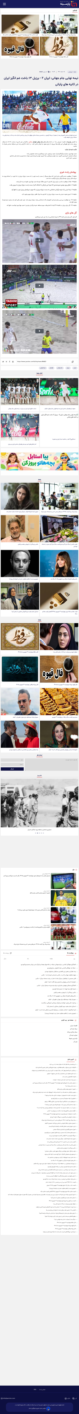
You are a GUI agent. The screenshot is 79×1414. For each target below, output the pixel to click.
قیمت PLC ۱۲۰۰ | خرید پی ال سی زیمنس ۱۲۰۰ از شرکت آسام (61, 1182)
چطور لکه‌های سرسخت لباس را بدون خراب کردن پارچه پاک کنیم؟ (60, 1216)
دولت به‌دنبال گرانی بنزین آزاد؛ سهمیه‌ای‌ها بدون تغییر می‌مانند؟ (34, 910)
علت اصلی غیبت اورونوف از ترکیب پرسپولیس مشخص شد (62, 1157)
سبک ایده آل (73, 1029)
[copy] (72, 362)
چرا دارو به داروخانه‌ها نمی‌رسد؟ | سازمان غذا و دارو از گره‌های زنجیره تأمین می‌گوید (56, 1207)
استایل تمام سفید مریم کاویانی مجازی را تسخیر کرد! (25, 612)
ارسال (12, 769)
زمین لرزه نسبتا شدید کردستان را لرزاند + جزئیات (64, 1080)
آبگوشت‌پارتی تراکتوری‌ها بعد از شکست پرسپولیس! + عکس (35, 927)
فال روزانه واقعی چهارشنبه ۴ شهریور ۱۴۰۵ (27, 685)
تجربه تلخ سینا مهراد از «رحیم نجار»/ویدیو (64, 989)
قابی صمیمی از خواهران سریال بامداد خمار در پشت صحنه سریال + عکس (56, 978)
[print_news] (13, 362)
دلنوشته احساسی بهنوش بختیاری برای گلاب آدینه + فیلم (63, 750)
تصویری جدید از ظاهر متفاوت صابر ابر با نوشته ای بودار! (23, 579)
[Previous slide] (3, 799)
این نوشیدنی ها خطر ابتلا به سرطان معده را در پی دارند (62, 1064)
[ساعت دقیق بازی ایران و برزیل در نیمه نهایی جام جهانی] (20, 391)
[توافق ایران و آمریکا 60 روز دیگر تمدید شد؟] (39, 803)
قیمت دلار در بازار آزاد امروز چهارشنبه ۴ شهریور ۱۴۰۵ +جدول (61, 1185)
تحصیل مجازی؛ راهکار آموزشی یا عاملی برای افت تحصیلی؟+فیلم (60, 1123)
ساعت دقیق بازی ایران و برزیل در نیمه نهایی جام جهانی (22, 409)
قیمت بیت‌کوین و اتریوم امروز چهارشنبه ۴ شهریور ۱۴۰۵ (62, 1201)
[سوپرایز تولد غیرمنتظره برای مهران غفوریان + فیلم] (20, 701)
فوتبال (51, 368)
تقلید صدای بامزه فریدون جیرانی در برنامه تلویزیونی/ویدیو (62, 1167)
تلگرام (68, 1398)
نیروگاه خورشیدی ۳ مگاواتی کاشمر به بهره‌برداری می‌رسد (62, 1136)
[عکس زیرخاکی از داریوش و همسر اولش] (20, 528)
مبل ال (75, 1042)
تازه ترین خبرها (73, 1039)
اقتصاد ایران (73, 1026)
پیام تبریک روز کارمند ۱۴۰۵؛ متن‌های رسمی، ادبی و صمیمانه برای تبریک (59, 35)
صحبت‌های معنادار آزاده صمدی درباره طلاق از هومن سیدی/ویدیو (60, 1133)
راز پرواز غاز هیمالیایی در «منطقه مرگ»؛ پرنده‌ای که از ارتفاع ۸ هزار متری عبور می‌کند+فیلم (55, 1164)
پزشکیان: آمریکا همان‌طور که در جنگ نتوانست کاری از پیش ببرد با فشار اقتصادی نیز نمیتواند (54, 1071)
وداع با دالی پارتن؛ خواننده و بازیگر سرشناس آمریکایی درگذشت (58, 1003)
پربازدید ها (70, 953)
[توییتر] (3, 362)
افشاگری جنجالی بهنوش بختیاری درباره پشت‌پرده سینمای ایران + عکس (56, 985)
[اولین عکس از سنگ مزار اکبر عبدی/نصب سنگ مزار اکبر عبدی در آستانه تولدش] (59, 528)
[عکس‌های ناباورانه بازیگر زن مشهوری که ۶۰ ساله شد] (59, 563)
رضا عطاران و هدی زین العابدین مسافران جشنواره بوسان (23, 750)
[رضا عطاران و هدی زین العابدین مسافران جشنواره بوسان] (20, 734)
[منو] (4, 4)
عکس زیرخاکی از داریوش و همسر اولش (28, 544)
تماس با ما (42, 1390)
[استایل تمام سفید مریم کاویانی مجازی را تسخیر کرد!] (20, 596)
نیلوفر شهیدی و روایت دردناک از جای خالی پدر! (65, 652)
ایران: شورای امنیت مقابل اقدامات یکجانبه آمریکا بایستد (62, 1126)
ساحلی (30, 142)
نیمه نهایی (42, 368)
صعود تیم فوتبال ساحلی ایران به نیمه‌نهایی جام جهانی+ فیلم (60, 409)
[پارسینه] (67, 4)
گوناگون (75, 11)
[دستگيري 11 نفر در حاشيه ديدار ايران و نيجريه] (59, 425)
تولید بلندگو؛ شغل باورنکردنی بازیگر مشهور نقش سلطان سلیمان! (60, 1151)
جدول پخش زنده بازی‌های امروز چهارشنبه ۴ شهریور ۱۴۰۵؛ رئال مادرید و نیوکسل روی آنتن (26, 876)
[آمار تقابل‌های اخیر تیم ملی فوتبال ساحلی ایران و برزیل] (20, 427)
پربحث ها (6, 953)
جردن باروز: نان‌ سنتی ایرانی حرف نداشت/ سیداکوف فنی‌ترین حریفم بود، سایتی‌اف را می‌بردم (54, 1173)
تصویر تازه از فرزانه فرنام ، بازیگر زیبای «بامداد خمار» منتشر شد (22, 512)
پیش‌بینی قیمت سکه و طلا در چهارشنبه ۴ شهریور (64, 717)
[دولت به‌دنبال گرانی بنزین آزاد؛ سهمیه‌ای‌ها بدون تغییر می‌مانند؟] (63, 915)
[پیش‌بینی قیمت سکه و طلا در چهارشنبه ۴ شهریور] (59, 701)
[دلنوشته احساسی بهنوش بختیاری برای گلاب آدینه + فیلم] (59, 734)
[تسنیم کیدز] (39, 462)
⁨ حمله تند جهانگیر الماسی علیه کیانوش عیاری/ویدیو (61, 968)
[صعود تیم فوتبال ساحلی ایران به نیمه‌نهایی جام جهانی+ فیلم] (59, 391)
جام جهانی (59, 368)
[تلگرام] (6, 362)
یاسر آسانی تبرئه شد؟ (70, 1086)
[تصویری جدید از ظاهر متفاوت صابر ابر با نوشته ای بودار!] (20, 563)
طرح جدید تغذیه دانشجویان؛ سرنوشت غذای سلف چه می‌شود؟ (60, 1095)
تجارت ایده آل (73, 1035)
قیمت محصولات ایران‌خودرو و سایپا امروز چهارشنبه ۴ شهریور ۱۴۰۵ (59, 1114)
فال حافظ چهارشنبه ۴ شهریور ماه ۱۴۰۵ (58, 57)
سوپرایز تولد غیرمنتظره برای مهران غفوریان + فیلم (25, 717)
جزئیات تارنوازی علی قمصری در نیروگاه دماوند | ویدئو (63, 1117)
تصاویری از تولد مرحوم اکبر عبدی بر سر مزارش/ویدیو (63, 1098)
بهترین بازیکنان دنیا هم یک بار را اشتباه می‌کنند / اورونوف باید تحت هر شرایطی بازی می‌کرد (54, 1092)
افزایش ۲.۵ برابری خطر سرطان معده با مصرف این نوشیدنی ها (61, 1210)
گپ (76, 1398)
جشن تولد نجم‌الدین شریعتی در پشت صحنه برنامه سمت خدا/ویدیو (59, 1179)
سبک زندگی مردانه (72, 1032)
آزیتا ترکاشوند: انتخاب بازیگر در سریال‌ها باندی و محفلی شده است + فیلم (55, 1010)
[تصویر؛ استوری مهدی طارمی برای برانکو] (63, 898)
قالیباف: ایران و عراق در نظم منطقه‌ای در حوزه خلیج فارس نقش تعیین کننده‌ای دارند (56, 1067)
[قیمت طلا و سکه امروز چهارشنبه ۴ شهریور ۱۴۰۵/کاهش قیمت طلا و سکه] (20, 24)
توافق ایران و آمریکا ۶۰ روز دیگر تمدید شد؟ (39, 830)
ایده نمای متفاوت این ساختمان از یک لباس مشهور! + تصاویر (61, 1074)
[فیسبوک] (9, 362)
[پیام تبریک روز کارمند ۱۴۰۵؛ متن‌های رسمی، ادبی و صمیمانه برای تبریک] (58, 24)
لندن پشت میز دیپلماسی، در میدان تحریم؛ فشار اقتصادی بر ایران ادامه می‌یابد (57, 1170)
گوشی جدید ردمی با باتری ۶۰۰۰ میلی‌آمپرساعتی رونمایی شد (61, 1142)
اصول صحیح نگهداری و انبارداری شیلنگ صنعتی (64, 1129)
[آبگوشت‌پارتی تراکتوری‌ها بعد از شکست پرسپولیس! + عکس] (63, 932)
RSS (35, 1390)
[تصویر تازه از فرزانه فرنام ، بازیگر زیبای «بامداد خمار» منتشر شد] (20, 496)
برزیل (68, 368)
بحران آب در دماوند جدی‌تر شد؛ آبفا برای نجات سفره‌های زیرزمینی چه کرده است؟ (56, 1108)
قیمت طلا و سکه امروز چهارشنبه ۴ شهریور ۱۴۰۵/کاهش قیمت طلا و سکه (20, 35)
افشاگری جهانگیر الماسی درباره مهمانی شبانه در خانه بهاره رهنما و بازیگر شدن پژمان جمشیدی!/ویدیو (48, 965)
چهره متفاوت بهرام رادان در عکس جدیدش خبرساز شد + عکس (58, 975)
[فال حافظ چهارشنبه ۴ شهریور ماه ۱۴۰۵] (58, 46)
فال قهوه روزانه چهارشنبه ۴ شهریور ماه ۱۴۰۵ (20, 57)
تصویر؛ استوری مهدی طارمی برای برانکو (40, 893)
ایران (75, 368)
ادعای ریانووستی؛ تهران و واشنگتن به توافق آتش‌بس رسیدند (61, 1176)
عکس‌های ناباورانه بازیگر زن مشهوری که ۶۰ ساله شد (63, 579)
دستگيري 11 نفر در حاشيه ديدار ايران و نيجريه (63, 439)
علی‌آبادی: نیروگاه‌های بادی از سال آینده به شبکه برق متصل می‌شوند (59, 1232)
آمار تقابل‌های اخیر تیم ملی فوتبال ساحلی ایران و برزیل (22, 444)
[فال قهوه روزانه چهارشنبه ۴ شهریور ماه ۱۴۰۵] (20, 46)
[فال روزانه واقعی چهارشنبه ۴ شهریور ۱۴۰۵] (20, 669)
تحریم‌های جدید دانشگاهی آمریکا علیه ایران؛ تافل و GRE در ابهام (60, 1102)
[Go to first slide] (75, 799)
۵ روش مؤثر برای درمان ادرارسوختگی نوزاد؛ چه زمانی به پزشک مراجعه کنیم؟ (57, 1213)
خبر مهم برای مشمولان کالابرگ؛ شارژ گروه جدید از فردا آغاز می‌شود (60, 1154)
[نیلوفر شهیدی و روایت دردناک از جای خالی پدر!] (59, 636)
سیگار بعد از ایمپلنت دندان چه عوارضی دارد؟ (65, 1219)
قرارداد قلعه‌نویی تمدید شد (69, 1077)
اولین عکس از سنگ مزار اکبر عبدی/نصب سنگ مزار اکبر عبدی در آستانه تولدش (59, 545)
